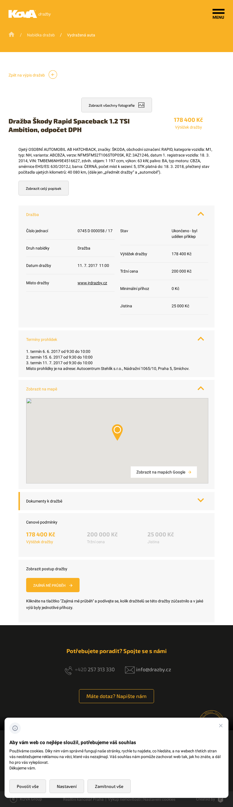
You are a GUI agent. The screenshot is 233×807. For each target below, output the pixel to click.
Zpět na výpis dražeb (27, 75)
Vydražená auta (81, 35)
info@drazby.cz (153, 669)
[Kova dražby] (30, 16)
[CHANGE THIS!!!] (221, 726)
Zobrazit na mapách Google (161, 472)
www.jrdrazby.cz (92, 283)
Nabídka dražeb (41, 35)
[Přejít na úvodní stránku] (12, 35)
